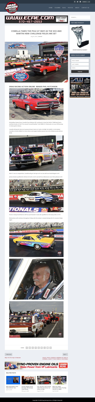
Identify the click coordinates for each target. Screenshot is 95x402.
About (77, 7)
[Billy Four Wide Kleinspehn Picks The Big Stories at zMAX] (59, 380)
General (40, 36)
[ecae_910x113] (36, 23)
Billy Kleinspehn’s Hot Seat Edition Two (12, 387)
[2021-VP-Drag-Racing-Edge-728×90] (36, 369)
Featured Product (77, 23)
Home (50, 7)
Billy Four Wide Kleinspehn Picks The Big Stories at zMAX (59, 388)
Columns (57, 7)
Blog (64, 7)
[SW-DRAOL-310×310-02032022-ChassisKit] (80, 97)
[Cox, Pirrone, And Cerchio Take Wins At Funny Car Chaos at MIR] (44, 380)
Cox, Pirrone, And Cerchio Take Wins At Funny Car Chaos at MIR (44, 388)
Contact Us (85, 7)
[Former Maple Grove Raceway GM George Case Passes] (29, 380)
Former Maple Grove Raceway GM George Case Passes (27, 388)
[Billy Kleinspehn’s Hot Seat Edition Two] (13, 380)
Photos (70, 7)
